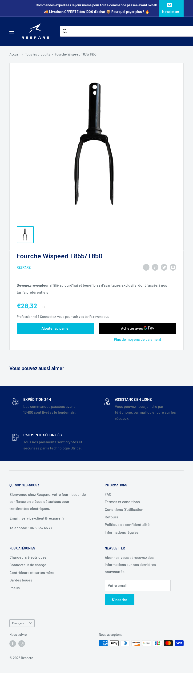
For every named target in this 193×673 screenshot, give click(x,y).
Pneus (14, 587)
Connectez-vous (52, 317)
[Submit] (65, 31)
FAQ (108, 494)
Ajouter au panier (55, 328)
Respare (24, 267)
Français (18, 623)
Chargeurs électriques (28, 557)
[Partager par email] (173, 267)
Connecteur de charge (27, 564)
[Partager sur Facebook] (146, 267)
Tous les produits (37, 54)
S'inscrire (119, 599)
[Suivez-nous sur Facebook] (12, 643)
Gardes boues (20, 580)
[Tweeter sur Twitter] (164, 267)
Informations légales (122, 532)
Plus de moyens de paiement (137, 339)
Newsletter (170, 11)
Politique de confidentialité (127, 524)
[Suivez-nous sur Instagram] (21, 643)
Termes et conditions (122, 501)
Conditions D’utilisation (124, 509)
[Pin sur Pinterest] (155, 267)
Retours (111, 517)
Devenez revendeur (33, 285)
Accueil (14, 54)
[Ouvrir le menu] (11, 31)
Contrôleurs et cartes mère (31, 572)
